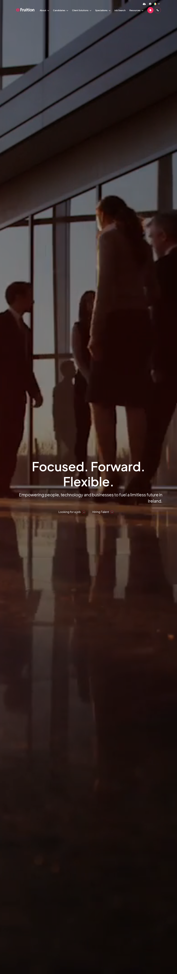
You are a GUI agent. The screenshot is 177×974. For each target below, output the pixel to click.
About (43, 10)
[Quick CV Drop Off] (144, 3)
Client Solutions (80, 10)
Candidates (59, 10)
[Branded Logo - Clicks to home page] (25, 10)
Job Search (120, 10)
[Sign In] (150, 3)
